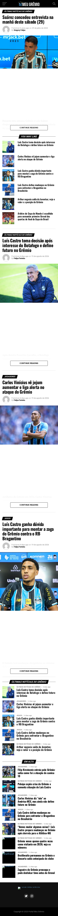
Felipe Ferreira (19, 258)
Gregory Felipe (19, 30)
